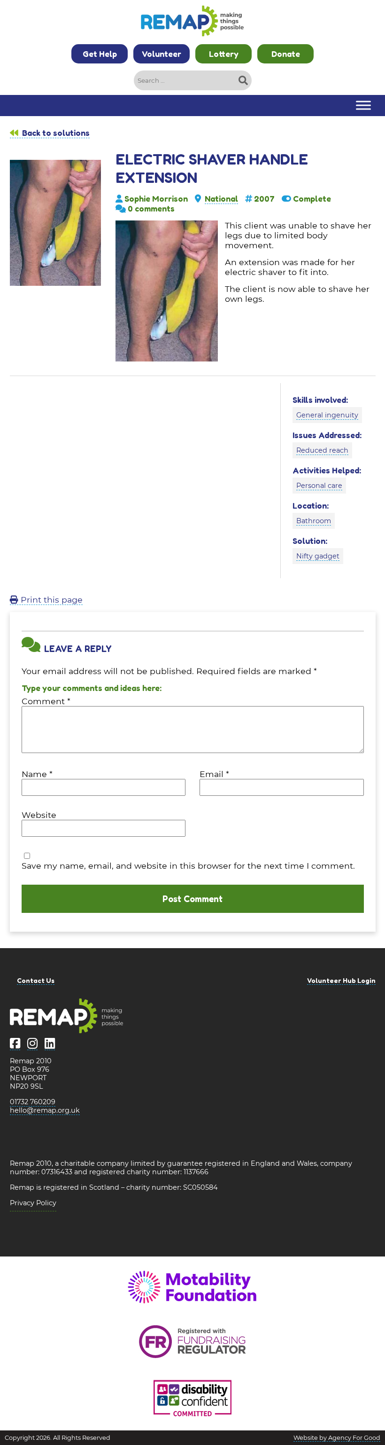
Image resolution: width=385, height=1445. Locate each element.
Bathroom (313, 521)
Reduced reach (322, 450)
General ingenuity (327, 415)
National (221, 199)
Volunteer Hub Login (341, 980)
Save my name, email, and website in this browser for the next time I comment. (188, 866)
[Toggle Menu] (363, 105)
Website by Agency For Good (336, 1437)
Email (214, 774)
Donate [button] (285, 54)
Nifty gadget (317, 556)
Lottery (224, 54)
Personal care (319, 485)
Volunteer (161, 54)
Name (37, 774)
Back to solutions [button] (55, 133)
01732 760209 (32, 1102)
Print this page (50, 600)
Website (39, 815)
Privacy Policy (33, 1203)
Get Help (100, 54)
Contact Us (35, 980)
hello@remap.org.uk (45, 1110)
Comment (46, 701)
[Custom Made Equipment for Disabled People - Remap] (192, 22)
